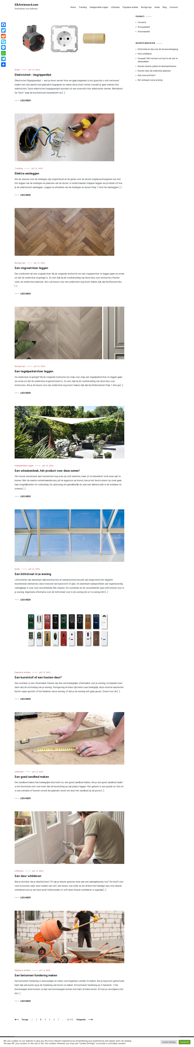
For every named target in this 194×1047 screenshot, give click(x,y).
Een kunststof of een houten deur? (38, 677)
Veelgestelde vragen (99, 7)
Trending (83, 7)
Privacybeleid (144, 27)
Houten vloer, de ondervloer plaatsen (154, 71)
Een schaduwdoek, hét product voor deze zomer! (47, 470)
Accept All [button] (184, 1042)
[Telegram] (3, 59)
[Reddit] (3, 36)
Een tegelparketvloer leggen (34, 371)
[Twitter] (3, 30)
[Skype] (3, 42)
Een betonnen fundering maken (36, 975)
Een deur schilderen (28, 876)
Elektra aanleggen (27, 173)
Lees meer (25, 100)
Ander (157, 7)
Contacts (174, 7)
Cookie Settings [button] (169, 1042)
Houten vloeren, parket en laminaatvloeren (157, 66)
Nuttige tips (146, 7)
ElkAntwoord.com (26, 4)
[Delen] (3, 64)
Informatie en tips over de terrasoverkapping (158, 49)
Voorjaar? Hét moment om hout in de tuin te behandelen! (158, 60)
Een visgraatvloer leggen (31, 268)
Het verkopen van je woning (150, 80)
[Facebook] (3, 25)
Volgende (80, 1019)
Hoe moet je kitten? (147, 75)
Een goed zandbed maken (32, 776)
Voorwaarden (144, 31)
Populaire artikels (130, 7)
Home (73, 7)
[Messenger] (3, 47)
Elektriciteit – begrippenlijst (33, 75)
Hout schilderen (145, 54)
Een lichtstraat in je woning (33, 574)
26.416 (70, 1019)
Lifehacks (115, 7)
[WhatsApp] (3, 53)
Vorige (25, 1019)
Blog (165, 7)
